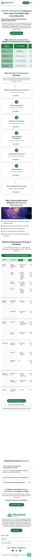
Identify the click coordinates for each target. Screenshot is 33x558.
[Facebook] (13, 550)
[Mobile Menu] (31, 3)
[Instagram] (16, 550)
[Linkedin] (20, 550)
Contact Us (26, 3)
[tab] (16, 255)
